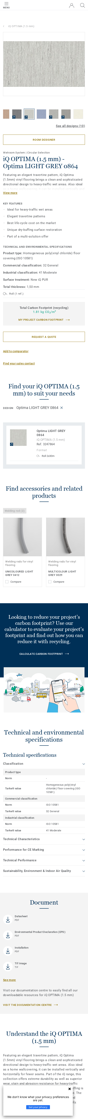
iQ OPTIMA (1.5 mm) (21, 26)
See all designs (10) (70, 126)
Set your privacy (38, 1107)
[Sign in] (71, 5)
